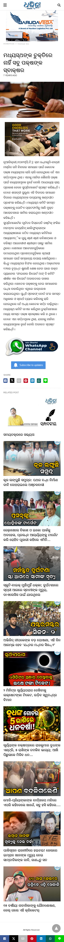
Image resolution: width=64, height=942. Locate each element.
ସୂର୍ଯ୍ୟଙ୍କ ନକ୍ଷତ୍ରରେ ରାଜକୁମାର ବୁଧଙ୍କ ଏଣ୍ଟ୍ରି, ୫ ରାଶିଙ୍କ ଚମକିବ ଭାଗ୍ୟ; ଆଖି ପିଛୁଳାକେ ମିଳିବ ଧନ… (31, 750)
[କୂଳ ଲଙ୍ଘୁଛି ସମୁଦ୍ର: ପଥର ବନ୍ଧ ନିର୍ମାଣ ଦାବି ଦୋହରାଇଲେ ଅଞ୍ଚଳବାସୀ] (32, 458)
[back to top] (56, 928)
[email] (22, 938)
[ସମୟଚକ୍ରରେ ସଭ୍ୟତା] (32, 413)
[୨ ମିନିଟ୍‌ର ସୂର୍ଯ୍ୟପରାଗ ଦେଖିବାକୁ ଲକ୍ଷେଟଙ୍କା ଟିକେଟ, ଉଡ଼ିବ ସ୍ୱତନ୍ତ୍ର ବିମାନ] (32, 668)
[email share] (19, 380)
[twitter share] (12, 380)
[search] (59, 5)
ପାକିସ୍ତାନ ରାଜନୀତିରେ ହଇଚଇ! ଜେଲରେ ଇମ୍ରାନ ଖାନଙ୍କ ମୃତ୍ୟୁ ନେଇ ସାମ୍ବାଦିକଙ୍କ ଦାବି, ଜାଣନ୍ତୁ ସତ (30, 855)
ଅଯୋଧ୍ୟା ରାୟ (23, 44)
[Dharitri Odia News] (32, 5)
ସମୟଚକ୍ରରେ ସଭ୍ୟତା (18, 434)
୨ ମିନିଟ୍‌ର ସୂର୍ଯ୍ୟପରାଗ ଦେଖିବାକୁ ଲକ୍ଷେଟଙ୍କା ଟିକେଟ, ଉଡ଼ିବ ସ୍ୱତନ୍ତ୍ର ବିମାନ (30, 695)
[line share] (45, 380)
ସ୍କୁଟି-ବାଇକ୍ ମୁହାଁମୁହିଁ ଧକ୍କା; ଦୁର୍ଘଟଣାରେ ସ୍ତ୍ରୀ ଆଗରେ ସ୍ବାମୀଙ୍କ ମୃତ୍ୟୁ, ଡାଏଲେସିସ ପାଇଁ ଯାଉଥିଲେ (30, 590)
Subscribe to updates (31, 365)
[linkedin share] (32, 380)
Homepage (9, 44)
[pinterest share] (26, 380)
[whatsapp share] (39, 380)
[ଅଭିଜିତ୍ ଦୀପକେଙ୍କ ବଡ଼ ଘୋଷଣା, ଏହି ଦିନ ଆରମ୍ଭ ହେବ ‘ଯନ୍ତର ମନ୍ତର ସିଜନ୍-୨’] (32, 618)
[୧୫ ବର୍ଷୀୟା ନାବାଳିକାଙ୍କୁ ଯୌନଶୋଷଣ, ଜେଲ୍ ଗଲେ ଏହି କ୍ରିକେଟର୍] (32, 883)
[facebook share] (5, 380)
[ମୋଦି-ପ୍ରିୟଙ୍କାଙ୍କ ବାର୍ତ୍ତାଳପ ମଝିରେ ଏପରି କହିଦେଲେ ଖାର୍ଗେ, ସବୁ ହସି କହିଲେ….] (32, 778)
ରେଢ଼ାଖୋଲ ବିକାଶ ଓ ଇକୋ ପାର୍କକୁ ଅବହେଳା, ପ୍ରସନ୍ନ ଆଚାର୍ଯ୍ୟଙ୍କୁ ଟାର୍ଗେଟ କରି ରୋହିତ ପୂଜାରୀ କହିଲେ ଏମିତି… (30, 535)
